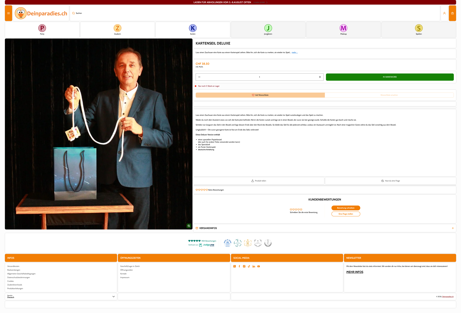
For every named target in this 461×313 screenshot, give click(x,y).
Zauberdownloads (14, 285)
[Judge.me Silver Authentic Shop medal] (258, 243)
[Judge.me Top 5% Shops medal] (268, 243)
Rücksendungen (13, 270)
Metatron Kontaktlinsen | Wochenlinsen (37, 298)
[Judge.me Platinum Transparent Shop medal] (238, 243)
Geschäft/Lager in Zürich (130, 266)
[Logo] (41, 13)
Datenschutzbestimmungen (18, 277)
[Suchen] (72, 13)
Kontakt (123, 274)
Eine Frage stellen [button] (346, 214)
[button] (452, 13)
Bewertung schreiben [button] (346, 208)
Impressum (124, 277)
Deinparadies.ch (448, 296)
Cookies (10, 281)
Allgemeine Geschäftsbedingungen (21, 274)
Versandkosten (13, 266)
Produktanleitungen (15, 288)
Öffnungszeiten (126, 270)
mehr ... (295, 52)
